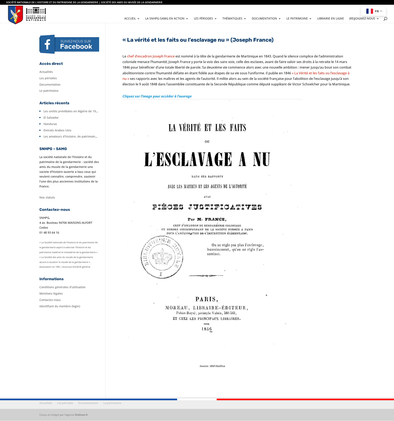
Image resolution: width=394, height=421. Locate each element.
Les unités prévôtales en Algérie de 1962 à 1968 (76, 111)
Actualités (46, 72)
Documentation (264, 18)
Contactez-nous (50, 300)
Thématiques (232, 18)
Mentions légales (51, 293)
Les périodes (203, 18)
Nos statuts (47, 197)
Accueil (130, 18)
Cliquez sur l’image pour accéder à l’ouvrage (157, 96)
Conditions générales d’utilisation (62, 287)
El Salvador (51, 117)
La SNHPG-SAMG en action (164, 18)
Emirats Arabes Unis (57, 130)
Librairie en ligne (330, 18)
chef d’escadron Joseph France (151, 56)
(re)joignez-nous (362, 18)
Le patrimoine (297, 18)
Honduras (50, 124)
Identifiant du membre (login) (59, 306)
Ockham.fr (81, 414)
